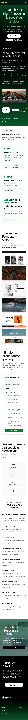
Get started (14, 685)
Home (3, 705)
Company (4, 710)
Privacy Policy (19, 707)
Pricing (3, 707)
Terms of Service (20, 705)
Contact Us (4, 713)
